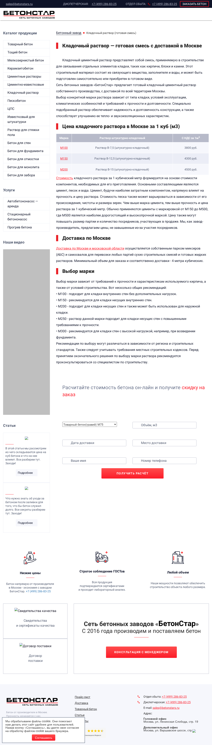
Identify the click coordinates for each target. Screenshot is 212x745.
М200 (64, 169)
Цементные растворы (24, 76)
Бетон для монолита (23, 167)
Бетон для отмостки (23, 159)
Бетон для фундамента (25, 151)
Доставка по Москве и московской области (90, 248)
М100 (64, 147)
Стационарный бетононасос (18, 216)
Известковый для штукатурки (21, 119)
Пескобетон (16, 101)
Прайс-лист (82, 697)
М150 (64, 158)
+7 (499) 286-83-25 (104, 4)
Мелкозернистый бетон (25, 60)
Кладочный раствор (23, 93)
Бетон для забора (21, 175)
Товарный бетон (20, 44)
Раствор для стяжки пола (23, 132)
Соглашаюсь (43, 737)
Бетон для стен (19, 143)
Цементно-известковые (25, 84)
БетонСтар (177, 623)
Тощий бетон (17, 52)
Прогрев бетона (19, 227)
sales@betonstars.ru (19, 4)
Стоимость (64, 178)
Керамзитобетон (20, 68)
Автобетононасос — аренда (22, 203)
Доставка (81, 703)
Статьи (79, 715)
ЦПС (10, 109)
